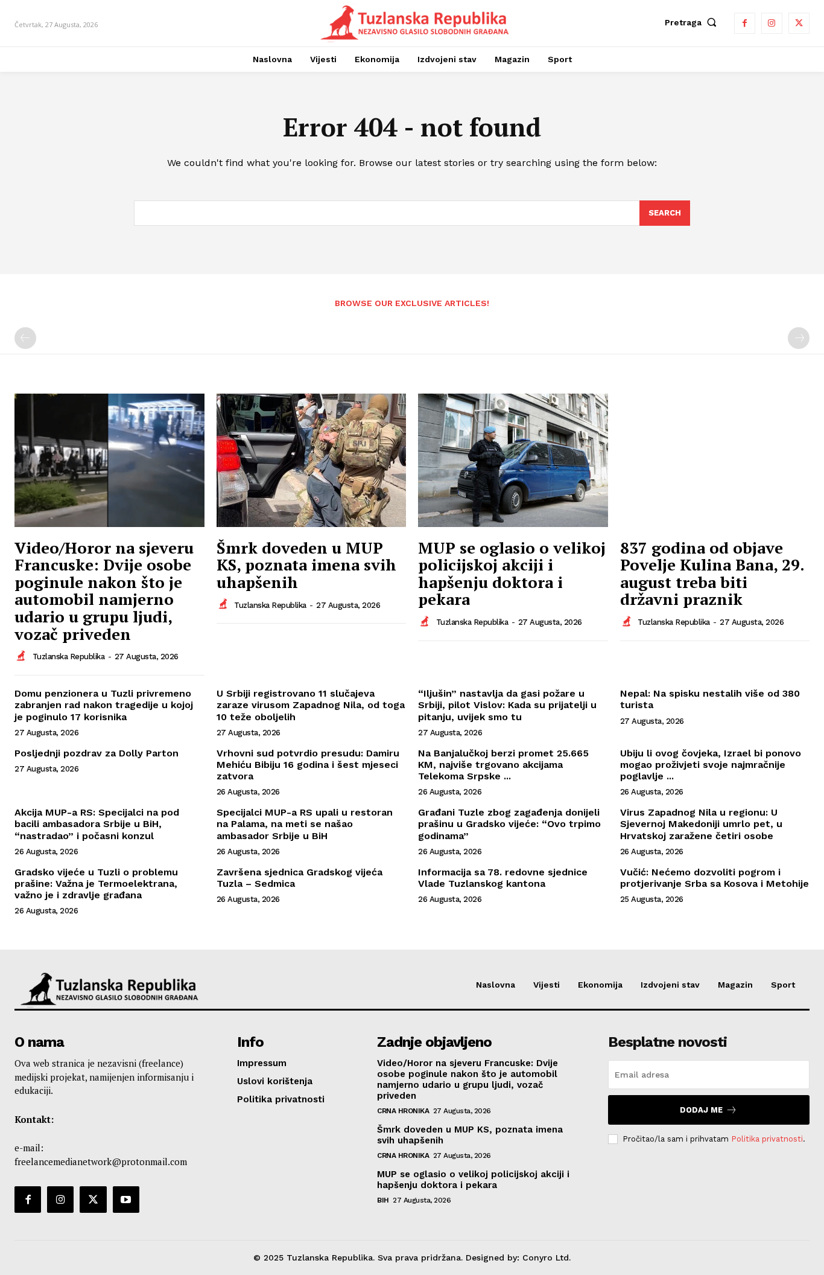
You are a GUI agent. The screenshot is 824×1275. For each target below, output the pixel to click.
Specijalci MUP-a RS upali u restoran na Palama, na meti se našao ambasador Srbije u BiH (305, 824)
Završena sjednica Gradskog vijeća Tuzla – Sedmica (299, 877)
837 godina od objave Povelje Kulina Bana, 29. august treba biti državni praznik (712, 573)
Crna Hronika (403, 1111)
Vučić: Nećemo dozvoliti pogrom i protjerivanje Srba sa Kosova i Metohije (714, 877)
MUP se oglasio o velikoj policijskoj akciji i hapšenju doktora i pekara (512, 573)
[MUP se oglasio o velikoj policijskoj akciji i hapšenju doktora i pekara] (513, 460)
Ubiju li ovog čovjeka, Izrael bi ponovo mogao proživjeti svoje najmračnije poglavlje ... (710, 764)
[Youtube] (126, 1199)
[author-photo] (22, 656)
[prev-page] (25, 338)
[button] (693, 22)
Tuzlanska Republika (69, 656)
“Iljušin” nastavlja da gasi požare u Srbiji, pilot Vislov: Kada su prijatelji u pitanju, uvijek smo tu (507, 705)
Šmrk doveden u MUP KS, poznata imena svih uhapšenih (306, 564)
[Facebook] (744, 23)
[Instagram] (771, 23)
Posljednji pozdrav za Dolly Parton (96, 753)
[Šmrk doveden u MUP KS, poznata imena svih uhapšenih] (312, 460)
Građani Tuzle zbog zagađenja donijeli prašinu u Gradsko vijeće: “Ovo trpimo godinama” (509, 824)
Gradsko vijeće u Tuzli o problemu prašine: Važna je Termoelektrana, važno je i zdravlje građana (96, 883)
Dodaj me (701, 1109)
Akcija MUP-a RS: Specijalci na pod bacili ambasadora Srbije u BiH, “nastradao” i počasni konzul (96, 824)
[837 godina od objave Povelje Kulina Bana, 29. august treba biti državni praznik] (715, 460)
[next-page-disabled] (799, 338)
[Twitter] (799, 23)
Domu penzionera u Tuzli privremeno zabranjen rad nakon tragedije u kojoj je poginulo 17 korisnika (103, 705)
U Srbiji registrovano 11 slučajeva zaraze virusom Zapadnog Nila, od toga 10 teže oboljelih (311, 705)
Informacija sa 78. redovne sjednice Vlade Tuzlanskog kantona (503, 877)
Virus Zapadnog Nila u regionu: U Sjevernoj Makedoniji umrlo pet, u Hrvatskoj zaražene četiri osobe (701, 824)
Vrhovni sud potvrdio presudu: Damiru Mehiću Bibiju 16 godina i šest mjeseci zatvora (308, 764)
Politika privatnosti (767, 1138)
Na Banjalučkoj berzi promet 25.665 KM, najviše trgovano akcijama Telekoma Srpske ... (503, 764)
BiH (383, 1200)
